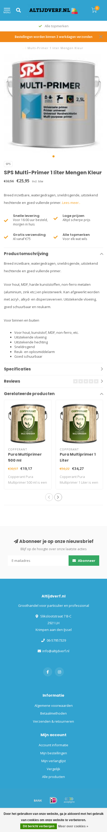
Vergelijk (53, 769)
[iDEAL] (53, 800)
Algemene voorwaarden (54, 705)
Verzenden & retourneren (53, 721)
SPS (8, 164)
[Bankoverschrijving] (37, 800)
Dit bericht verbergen (38, 826)
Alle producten (53, 776)
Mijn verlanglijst (53, 760)
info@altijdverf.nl (55, 651)
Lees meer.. (71, 202)
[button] (53, 156)
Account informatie (53, 745)
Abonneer (86, 560)
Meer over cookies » (73, 826)
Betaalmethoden (53, 713)
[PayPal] (69, 800)
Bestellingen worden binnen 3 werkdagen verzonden (53, 37)
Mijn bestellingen (53, 753)
